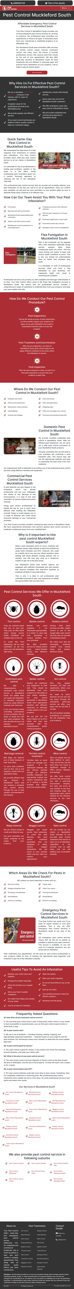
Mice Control (25, 1239)
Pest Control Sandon (39, 1163)
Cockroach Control (27, 1258)
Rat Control (40, 1242)
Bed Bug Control (42, 1254)
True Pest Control (14, 1286)
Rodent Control (25, 1247)
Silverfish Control (26, 1266)
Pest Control (25, 1254)
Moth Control (41, 1239)
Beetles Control (42, 1231)
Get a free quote (37, 72)
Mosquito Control (42, 1262)
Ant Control (24, 1231)
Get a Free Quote (56, 3)
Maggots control (26, 1262)
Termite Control (26, 1250)
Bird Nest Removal (43, 1258)
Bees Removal (25, 1234)
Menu (65, 8)
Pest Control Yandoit (16, 1163)
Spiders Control (42, 1247)
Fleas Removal (41, 1234)
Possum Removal (26, 1242)
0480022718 (19, 3)
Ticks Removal (41, 1250)
